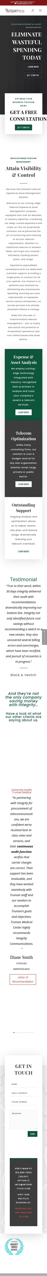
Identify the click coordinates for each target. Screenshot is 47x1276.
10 (33, 1032)
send (32, 1134)
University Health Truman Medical (21, 791)
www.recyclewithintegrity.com (23, 1212)
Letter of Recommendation (22, 979)
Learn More (33, 67)
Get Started (33, 75)
